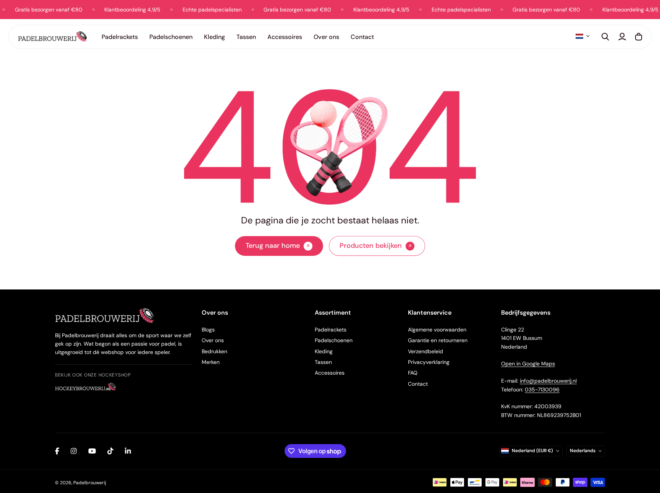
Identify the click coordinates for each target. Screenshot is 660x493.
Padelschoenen (334, 340)
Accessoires (330, 372)
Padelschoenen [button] (170, 37)
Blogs (208, 329)
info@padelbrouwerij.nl (548, 380)
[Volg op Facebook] (57, 451)
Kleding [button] (214, 37)
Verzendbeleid (425, 351)
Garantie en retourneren (437, 340)
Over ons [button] (326, 37)
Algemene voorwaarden (437, 329)
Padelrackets (330, 329)
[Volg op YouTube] (92, 451)
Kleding (324, 351)
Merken (211, 362)
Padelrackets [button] (120, 37)
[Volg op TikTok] (110, 451)
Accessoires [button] (284, 37)
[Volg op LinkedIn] (128, 451)
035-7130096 (542, 389)
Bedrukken (214, 351)
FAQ (412, 372)
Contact (362, 37)
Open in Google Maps (528, 363)
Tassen (246, 37)
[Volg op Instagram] (74, 451)
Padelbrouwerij (89, 483)
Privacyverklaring (429, 362)
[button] (582, 36)
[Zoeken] (605, 36)
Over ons (213, 340)
